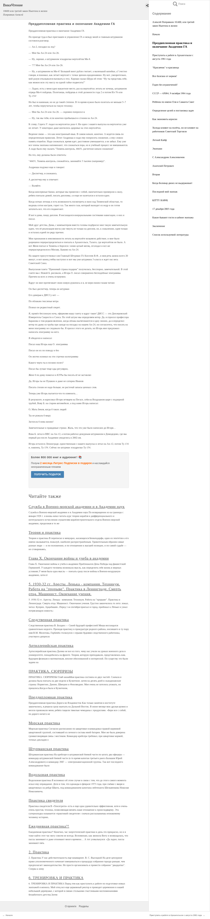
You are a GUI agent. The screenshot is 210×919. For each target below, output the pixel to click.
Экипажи (157, 148)
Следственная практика (49, 619)
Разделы (84, 906)
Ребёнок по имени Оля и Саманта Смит (173, 101)
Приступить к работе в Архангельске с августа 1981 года (176, 915)
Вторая (156, 174)
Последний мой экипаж (164, 191)
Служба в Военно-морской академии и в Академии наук (77, 506)
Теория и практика (45, 532)
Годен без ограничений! (165, 84)
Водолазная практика (47, 774)
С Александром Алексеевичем (168, 157)
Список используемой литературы (170, 234)
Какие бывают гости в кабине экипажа (172, 217)
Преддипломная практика (50, 697)
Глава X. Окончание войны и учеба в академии (69, 558)
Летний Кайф (159, 140)
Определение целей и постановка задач (173, 110)
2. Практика (39, 851)
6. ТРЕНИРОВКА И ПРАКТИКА (56, 877)
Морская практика (44, 722)
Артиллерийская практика (51, 645)
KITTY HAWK (160, 200)
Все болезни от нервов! (164, 76)
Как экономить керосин (164, 119)
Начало (156, 34)
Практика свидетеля (46, 800)
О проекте (70, 906)
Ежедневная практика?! (49, 826)
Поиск (178, 4)
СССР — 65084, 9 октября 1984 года (171, 93)
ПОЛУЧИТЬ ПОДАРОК (47, 474)
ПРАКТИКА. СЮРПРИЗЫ (51, 671)
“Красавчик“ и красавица (165, 67)
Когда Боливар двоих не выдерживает (172, 183)
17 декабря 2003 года (163, 208)
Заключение (158, 226)
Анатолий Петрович (163, 165)
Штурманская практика (49, 748)
